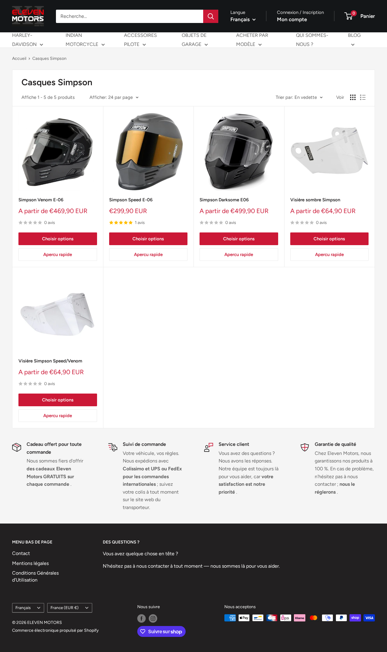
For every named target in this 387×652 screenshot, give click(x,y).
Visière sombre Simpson (315, 200)
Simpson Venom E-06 (40, 200)
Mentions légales (30, 563)
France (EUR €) (64, 607)
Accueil (19, 58)
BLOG (354, 35)
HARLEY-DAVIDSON (24, 39)
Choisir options (57, 239)
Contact (21, 553)
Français (23, 607)
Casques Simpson (49, 58)
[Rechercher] (210, 16)
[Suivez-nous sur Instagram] (153, 618)
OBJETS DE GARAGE (194, 39)
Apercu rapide (57, 254)
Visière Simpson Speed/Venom (50, 361)
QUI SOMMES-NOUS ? (312, 39)
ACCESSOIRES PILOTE (140, 39)
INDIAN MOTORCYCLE (82, 39)
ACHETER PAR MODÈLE (252, 39)
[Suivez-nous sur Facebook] (141, 618)
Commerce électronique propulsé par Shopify (55, 630)
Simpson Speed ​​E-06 (131, 200)
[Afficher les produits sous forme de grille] (353, 97)
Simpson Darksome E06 (224, 200)
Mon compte (292, 19)
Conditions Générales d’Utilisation (35, 576)
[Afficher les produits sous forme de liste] (363, 97)
